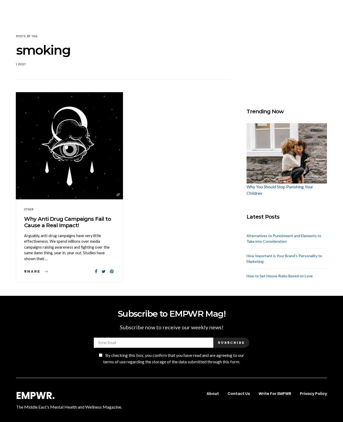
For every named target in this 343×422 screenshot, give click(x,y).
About (213, 393)
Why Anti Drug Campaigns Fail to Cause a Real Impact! (67, 222)
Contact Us (239, 393)
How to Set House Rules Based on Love (280, 276)
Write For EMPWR (275, 393)
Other (29, 209)
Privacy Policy (313, 393)
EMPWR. (35, 396)
